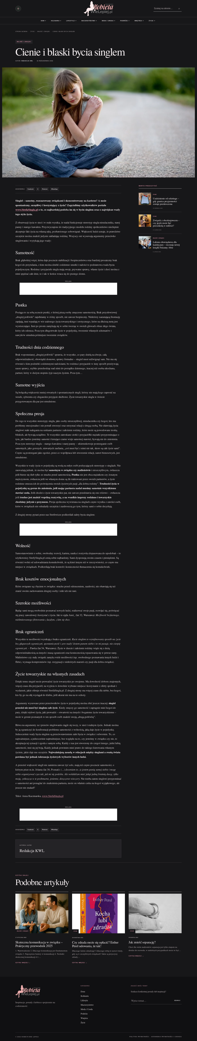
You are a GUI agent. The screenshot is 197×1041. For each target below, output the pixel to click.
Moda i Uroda (108, 20)
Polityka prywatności (139, 1036)
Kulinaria (55, 20)
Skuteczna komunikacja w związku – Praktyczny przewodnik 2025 (39, 944)
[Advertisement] (68, 289)
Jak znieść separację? (142, 942)
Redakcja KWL (27, 61)
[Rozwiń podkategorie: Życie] (154, 21)
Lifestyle (70, 20)
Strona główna (21, 31)
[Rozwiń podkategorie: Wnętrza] (143, 21)
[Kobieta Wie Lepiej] (98, 8)
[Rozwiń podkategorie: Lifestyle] (75, 21)
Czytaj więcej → (23, 962)
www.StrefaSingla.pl (26, 209)
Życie (151, 20)
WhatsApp (54, 189)
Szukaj (177, 1000)
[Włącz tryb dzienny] (18, 8)
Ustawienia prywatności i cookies (166, 1036)
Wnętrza (138, 20)
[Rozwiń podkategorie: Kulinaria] (60, 21)
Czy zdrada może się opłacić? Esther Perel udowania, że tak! (95, 944)
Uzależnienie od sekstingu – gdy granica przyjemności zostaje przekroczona (166, 201)
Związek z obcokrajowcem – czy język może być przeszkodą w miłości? (166, 223)
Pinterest (44, 189)
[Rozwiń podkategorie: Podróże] (129, 21)
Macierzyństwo (88, 20)
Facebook (31, 189)
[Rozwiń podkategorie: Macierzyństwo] (96, 21)
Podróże (124, 20)
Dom (42, 20)
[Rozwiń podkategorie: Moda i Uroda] (114, 21)
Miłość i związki (43, 31)
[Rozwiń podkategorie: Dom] (45, 21)
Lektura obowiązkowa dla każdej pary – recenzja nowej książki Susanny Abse (166, 244)
